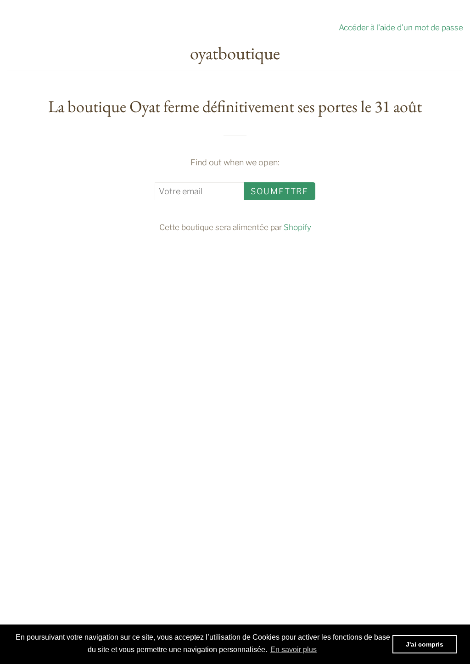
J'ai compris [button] (424, 644)
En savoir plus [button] (293, 649)
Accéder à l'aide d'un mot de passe (401, 27)
